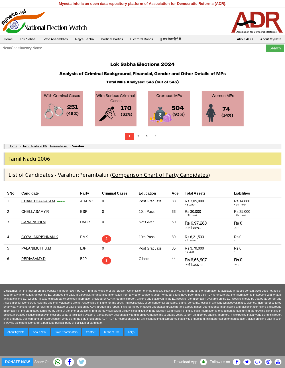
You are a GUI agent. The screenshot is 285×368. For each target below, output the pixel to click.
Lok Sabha (27, 39)
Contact (90, 332)
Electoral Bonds (141, 39)
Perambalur (59, 146)
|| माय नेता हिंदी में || (171, 39)
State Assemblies (55, 39)
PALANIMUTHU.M (36, 248)
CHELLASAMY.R (35, 211)
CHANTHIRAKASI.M (38, 201)
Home (8, 39)
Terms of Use (112, 332)
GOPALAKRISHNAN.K (39, 237)
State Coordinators (66, 332)
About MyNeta (270, 39)
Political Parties (112, 39)
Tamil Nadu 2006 (34, 146)
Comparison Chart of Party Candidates (160, 174)
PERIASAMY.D (33, 259)
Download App (185, 362)
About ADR (245, 39)
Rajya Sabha (84, 39)
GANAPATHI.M (33, 222)
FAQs (131, 332)
